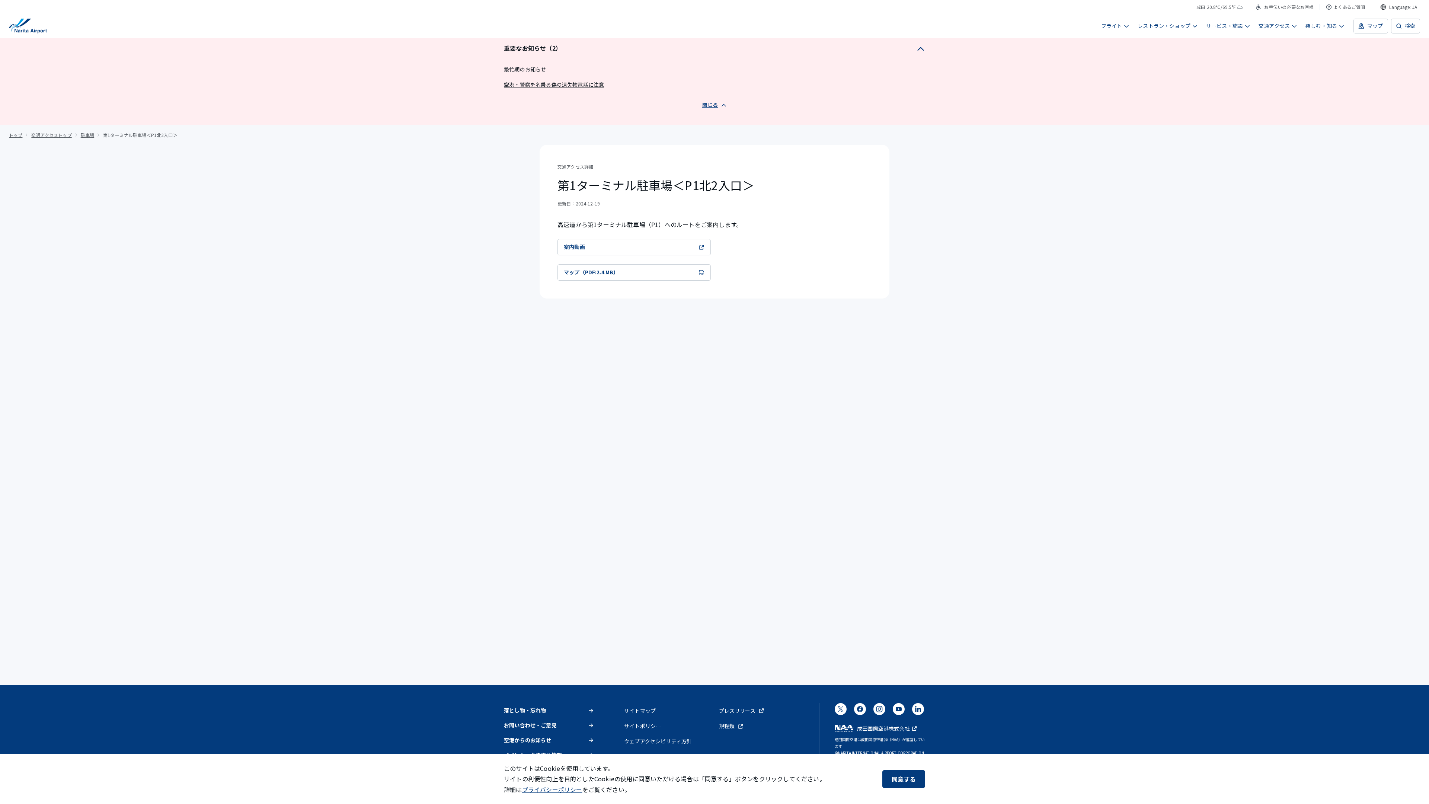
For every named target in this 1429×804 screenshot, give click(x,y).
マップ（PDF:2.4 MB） (591, 272)
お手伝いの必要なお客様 (1289, 7)
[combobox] (1398, 7)
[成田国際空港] (28, 26)
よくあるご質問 (1349, 7)
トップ (15, 135)
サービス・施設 (1224, 25)
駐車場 (87, 135)
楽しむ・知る (1321, 25)
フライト (1111, 25)
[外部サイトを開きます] (841, 711)
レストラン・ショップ (1164, 25)
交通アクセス (1274, 25)
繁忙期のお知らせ (525, 69)
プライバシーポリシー (552, 789)
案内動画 (574, 247)
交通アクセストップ (51, 135)
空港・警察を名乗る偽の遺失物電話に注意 (554, 84)
